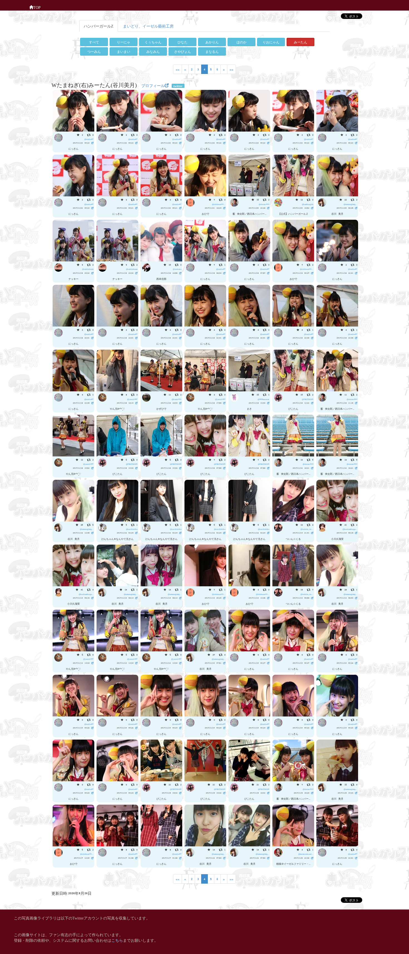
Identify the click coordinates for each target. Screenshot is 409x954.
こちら (117, 940)
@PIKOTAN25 (307, 399)
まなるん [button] (212, 51)
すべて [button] (94, 41)
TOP (37, 7)
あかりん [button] (212, 41)
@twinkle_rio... (306, 529)
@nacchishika (131, 529)
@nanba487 (88, 139)
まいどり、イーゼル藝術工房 (148, 26)
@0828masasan (263, 399)
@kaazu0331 (176, 399)
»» (231, 69)
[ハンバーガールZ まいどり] (73, 110)
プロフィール (153, 85)
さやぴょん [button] (182, 51)
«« (177, 69)
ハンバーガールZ (99, 26)
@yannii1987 (132, 399)
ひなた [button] (183, 41)
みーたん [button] (300, 41)
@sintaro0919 (264, 204)
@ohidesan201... (218, 204)
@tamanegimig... (350, 204)
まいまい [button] (123, 51)
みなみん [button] (153, 51)
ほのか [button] (241, 41)
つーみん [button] (94, 51)
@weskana (177, 269)
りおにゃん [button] (271, 41)
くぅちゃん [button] (153, 41)
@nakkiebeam (87, 269)
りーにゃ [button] (123, 41)
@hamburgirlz (307, 204)
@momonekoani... (305, 854)
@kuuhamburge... (350, 529)
